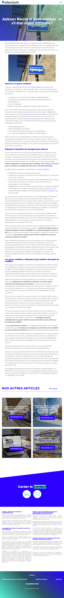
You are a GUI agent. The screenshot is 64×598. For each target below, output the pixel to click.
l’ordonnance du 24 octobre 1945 (34, 114)
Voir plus (53, 389)
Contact (32, 575)
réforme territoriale (45, 166)
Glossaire (59, 579)
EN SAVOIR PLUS (17, 417)
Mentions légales (41, 579)
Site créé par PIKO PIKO (32, 588)
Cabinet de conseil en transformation (14, 579)
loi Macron (39, 87)
